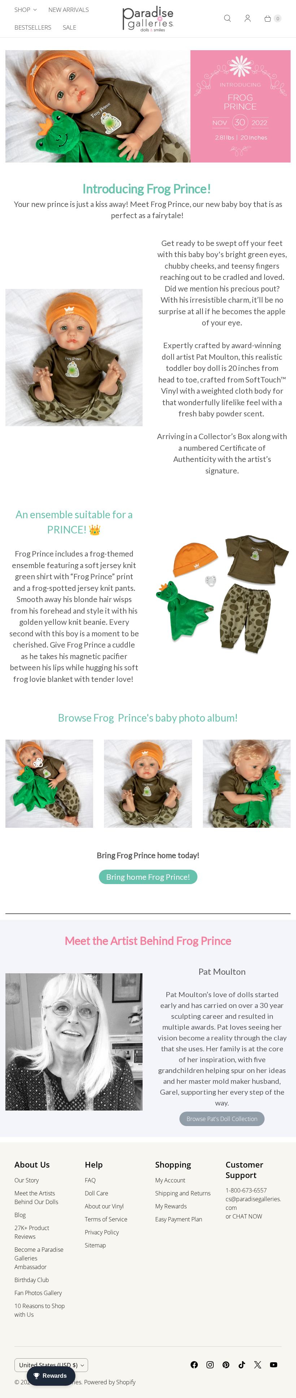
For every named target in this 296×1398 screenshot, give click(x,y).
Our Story (26, 1180)
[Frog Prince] (74, 357)
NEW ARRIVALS (68, 9)
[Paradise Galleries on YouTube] (274, 1364)
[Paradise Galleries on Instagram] (210, 1364)
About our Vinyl (104, 1206)
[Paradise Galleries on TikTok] (242, 1364)
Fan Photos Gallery (38, 1293)
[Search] (227, 18)
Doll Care (96, 1193)
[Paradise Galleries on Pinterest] (226, 1364)
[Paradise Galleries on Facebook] (194, 1364)
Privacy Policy (102, 1232)
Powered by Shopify (109, 1382)
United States (48, 1365)
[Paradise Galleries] (148, 18)
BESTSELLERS (32, 27)
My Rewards (171, 1206)
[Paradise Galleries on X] (258, 1364)
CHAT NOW (247, 1216)
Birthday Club (31, 1280)
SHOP (22, 9)
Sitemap (95, 1245)
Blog (20, 1215)
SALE (69, 27)
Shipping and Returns (182, 1193)
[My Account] (248, 18)
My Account (170, 1180)
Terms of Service (106, 1219)
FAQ (90, 1180)
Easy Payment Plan (178, 1219)
